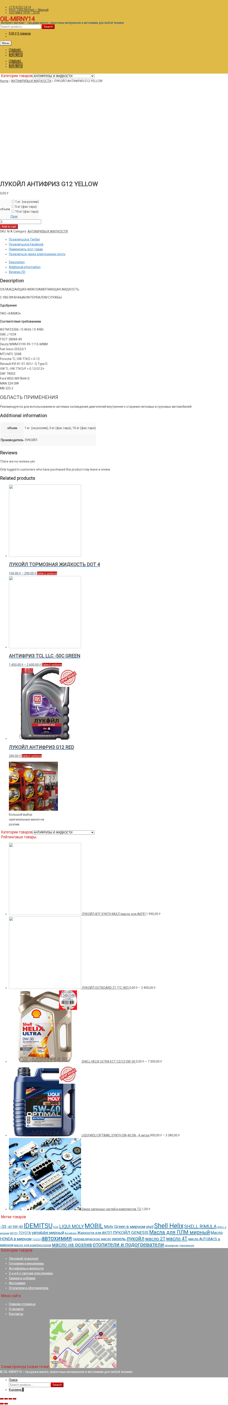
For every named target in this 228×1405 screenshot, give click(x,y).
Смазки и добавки (22, 1278)
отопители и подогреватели (128, 1244)
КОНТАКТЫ (16, 55)
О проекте (16, 1309)
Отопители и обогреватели (28, 1288)
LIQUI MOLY (71, 1226)
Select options (47, 573)
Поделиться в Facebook (26, 244)
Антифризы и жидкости (26, 1268)
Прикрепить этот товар (26, 249)
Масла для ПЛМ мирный (179, 1232)
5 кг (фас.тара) (26, 206)
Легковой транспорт (24, 1258)
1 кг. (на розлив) (27, 202)
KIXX (56, 1227)
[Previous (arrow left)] (2, 1403)
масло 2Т (155, 1238)
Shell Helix (168, 1226)
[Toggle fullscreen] (10, 1398)
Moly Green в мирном (124, 1226)
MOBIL (94, 1226)
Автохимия (17, 1283)
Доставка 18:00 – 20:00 (24, 12)
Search (48, 26)
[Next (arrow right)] (6, 1403)
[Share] (6, 1398)
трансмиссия (186, 1245)
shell (149, 1227)
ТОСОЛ (36, 1239)
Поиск (13, 1380)
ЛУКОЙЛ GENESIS (131, 1232)
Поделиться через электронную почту (37, 254)
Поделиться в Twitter (24, 239)
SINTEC (14, 1233)
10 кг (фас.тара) (27, 211)
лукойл (135, 1238)
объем (5, 209)
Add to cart (9, 226)
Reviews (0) (17, 272)
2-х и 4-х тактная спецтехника (31, 1273)
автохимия (56, 1238)
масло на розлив (72, 1244)
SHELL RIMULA (200, 1226)
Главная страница (22, 1304)
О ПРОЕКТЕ (16, 52)
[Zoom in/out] (14, 1398)
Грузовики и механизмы (26, 1263)
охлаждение (172, 1245)
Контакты (16, 1314)
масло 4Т (176, 1238)
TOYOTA (24, 1233)
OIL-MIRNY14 (17, 19)
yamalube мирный (48, 1232)
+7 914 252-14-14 (20, 7)
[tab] (118, 262)
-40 (9, 1227)
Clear (14, 216)
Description (17, 262)
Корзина (16, 1389)
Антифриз (71, 1233)
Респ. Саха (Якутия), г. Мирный (29, 10)
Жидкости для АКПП (94, 1233)
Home (4, 81)
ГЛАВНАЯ (15, 50)
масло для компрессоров (32, 1245)
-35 (3, 1226)
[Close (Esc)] (2, 1398)
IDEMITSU (38, 1226)
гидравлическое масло (92, 1239)
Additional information (25, 267)
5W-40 (17, 1227)
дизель (119, 1238)
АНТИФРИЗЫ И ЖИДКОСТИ (31, 81)
